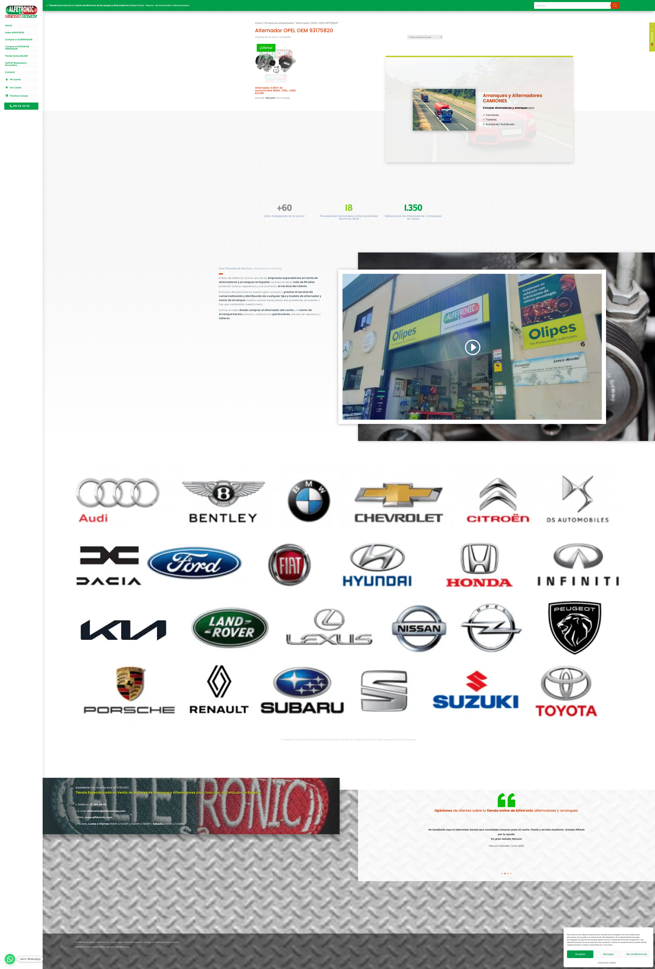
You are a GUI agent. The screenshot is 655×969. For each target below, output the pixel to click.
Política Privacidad (133, 942)
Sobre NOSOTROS (14, 32)
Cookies (147, 942)
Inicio (258, 23)
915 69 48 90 (21, 106)
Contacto (10, 72)
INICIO (8, 25)
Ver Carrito (15, 87)
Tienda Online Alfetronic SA (95, 942)
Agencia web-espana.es (117, 947)
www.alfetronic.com (98, 817)
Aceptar (580, 954)
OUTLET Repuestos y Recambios (16, 64)
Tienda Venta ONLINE (16, 56)
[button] (10, 959)
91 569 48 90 (98, 804)
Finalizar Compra (19, 96)
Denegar (608, 954)
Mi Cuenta (15, 79)
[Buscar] (615, 5)
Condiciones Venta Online (165, 942)
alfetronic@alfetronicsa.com (106, 811)
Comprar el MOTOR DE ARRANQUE (17, 47)
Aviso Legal (116, 942)
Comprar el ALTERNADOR (18, 39)
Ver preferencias (636, 954)
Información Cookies (607, 962)
